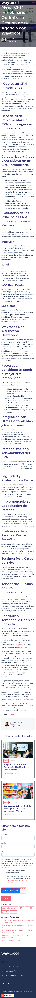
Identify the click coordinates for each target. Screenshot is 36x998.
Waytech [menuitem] (24, 976)
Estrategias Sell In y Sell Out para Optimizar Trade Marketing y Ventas (16, 931)
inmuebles (29, 908)
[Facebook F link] (3, 983)
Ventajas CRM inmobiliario (10, 940)
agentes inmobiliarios (9, 908)
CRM (12, 714)
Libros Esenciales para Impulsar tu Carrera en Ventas (17, 926)
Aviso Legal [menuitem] (5, 962)
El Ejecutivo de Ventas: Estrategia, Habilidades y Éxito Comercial (17, 921)
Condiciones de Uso (12, 880)
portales (5, 912)
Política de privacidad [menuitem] (9, 966)
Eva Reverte (14, 39)
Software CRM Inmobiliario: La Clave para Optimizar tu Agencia (15, 936)
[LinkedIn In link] (8, 983)
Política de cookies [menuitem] (8, 976)
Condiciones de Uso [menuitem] (8, 971)
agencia (13, 912)
